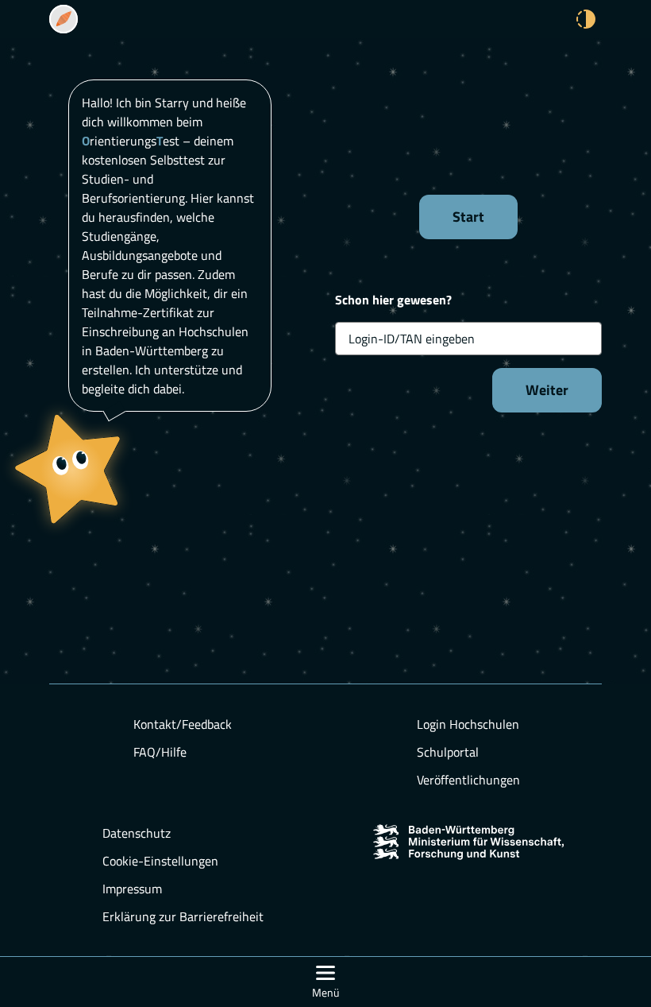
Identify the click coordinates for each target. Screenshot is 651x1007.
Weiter (547, 390)
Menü (325, 992)
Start (468, 216)
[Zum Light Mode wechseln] (585, 19)
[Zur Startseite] (63, 19)
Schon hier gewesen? (393, 299)
